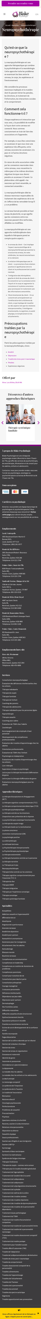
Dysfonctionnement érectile (13, 1017)
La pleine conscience (9, 830)
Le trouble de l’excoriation (12, 1092)
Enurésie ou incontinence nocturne (15, 1024)
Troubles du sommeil (10, 1289)
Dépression (12, 355)
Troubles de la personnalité (12, 1285)
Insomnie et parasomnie (11, 1061)
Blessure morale (8, 952)
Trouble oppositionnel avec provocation (17, 1299)
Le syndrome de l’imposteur (12, 1085)
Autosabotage (7, 949)
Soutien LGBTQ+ (8, 1144)
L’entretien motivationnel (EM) (14, 834)
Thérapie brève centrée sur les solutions (17, 872)
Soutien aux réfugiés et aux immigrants (16, 1141)
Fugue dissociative (9, 1037)
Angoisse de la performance (12, 924)
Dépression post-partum (11, 1000)
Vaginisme (6, 1296)
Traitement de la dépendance (13, 1179)
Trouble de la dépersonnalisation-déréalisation (20, 1255)
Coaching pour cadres (10, 721)
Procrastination (8, 1113)
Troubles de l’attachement (12, 1278)
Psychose (5, 1117)
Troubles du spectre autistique (13, 1292)
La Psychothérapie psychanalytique (15, 851)
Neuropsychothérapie (10, 868)
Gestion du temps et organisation (14, 1051)
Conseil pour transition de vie (13, 976)
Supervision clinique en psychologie (15, 769)
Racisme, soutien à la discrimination (15, 1124)
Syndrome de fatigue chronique (13, 1158)
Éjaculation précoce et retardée (14, 1021)
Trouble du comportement (12, 1262)
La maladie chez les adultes (12, 1072)
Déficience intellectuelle (11, 993)
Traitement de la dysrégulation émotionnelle (19, 1186)
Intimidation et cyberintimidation (15, 1065)
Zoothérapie (7, 727)
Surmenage (6, 1148)
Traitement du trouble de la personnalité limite (20, 1226)
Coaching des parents (10, 703)
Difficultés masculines (10, 1010)
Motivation (6, 1096)
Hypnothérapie (8, 714)
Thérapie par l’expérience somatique (15, 892)
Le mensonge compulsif (11, 1082)
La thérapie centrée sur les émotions (16, 813)
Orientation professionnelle (12, 749)
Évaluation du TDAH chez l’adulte (14, 724)
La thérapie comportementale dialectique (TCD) (20, 806)
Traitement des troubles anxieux (14, 1196)
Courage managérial (9, 986)
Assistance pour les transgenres (14, 942)
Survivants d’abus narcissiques (13, 1151)
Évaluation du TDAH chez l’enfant (14, 752)
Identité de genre (8, 1058)
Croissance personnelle (11, 989)
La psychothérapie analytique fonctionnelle (18, 820)
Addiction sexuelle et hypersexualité (15, 914)
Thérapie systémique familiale (19, 429)
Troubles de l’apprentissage (12, 1275)
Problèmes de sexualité (11, 1110)
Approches (15, 25)
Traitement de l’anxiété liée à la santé (16, 1176)
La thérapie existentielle (11, 854)
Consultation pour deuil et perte (14, 979)
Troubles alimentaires (10, 1271)
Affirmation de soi (8, 917)
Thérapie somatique (9, 895)
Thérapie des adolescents (11, 707)
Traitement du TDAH (10, 1216)
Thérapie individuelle (10, 689)
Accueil (7, 25)
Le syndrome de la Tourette (12, 1089)
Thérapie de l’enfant (9, 700)
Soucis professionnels (10, 1137)
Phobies (11, 362)
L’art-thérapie (7, 765)
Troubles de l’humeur (10, 1282)
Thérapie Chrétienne (10, 1162)
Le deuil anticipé (8, 1078)
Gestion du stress (8, 1047)
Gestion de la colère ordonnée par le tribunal (19, 1040)
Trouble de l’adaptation (11, 1252)
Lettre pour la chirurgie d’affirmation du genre (19, 778)
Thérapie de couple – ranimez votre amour (18, 1165)
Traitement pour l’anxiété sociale (14, 1245)
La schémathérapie (9, 841)
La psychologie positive (11, 837)
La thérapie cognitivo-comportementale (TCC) (19, 802)
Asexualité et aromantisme (12, 938)
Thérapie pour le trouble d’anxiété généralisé (19, 1169)
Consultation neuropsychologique (15, 680)
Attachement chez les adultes (13, 945)
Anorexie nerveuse (9, 928)
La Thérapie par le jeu (10, 865)
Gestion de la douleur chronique (14, 1044)
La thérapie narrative (10, 861)
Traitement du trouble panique (13, 1241)
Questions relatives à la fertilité (14, 1120)
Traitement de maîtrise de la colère (15, 1193)
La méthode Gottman (10, 844)
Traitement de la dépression (12, 1182)
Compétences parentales (11, 972)
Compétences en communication (14, 959)
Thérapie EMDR (8, 885)
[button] (2, 422)
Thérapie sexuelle (8, 717)
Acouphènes (6, 911)
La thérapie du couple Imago (12, 823)
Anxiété (11, 352)
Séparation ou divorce (10, 1130)
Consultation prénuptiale (11, 982)
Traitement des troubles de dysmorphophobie (19, 1203)
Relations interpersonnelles (12, 1127)
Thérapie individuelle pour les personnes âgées (19, 710)
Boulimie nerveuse (9, 956)
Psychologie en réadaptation (13, 756)
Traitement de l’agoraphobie (13, 1172)
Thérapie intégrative (10, 888)
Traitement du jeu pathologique (14, 1213)
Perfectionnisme (8, 1106)
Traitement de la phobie (11, 1189)
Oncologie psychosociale (11, 1103)
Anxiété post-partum (10, 935)
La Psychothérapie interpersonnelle (15, 848)
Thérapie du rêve (8, 881)
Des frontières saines (10, 1007)
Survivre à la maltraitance (11, 1155)
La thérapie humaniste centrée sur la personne (19, 858)
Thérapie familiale (9, 696)
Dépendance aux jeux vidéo (12, 996)
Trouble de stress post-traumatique (21, 359)
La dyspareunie (7, 1068)
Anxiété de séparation (10, 931)
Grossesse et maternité (11, 1054)
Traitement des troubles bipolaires (15, 1200)
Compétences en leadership (12, 963)
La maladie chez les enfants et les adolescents (19, 1075)
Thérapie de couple (9, 693)
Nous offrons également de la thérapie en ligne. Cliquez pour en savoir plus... (19, 1315)
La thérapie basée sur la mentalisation (16, 827)
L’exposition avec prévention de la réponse (18, 816)
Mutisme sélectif (8, 1099)
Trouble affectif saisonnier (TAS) (14, 1248)
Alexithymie (6, 921)
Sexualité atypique (9, 1134)
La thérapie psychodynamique (13, 809)
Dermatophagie (8, 1003)
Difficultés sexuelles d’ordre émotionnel (17, 1014)
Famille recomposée (9, 1034)
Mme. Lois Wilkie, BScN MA (12, 382)
